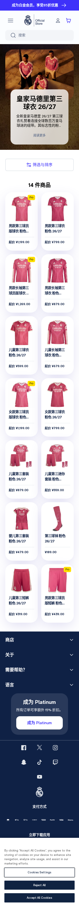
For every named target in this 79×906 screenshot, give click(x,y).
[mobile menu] (10, 20)
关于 (9, 655)
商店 (9, 640)
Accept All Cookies (39, 897)
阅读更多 (39, 135)
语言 (9, 685)
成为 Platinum (39, 722)
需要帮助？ (16, 670)
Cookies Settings (39, 872)
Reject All (39, 885)
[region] (39, 872)
